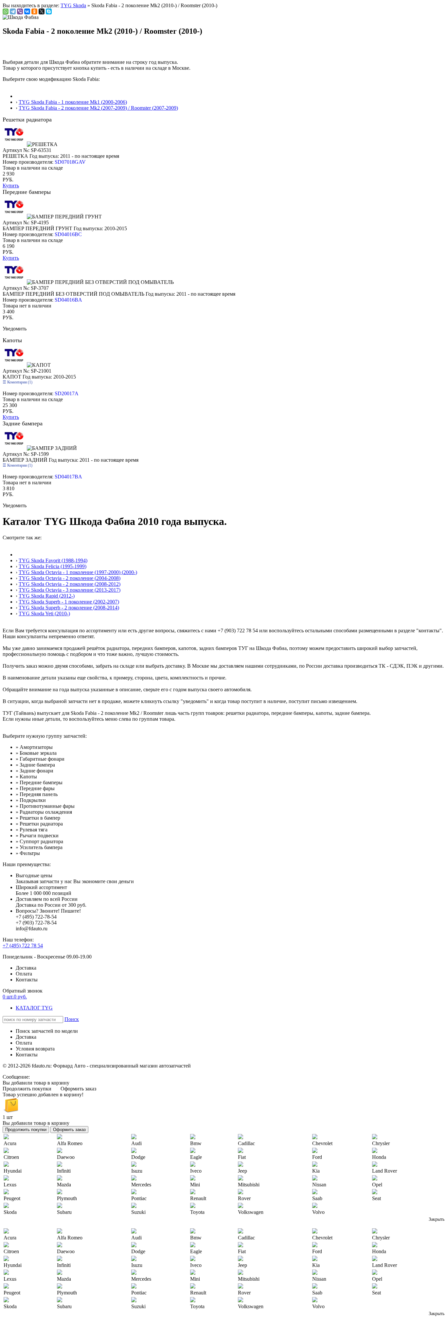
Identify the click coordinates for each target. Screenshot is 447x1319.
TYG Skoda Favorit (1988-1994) (53, 560)
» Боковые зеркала (36, 753)
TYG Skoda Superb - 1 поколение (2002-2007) (69, 601)
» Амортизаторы (34, 747)
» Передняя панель (37, 794)
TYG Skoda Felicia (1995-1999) (52, 566)
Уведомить (15, 328)
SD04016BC (68, 234)
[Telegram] (13, 11)
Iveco (196, 1171)
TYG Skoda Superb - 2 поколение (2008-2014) (69, 607)
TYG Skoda (73, 5)
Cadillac (246, 1143)
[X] (42, 11)
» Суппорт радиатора (39, 841)
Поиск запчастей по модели (47, 1031)
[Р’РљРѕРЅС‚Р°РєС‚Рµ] (27, 11)
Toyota (197, 1212)
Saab (317, 1198)
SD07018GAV (70, 162)
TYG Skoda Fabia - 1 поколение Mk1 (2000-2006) (73, 102)
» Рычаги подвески (37, 835)
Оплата (24, 973)
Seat (376, 1198)
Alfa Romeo (69, 1143)
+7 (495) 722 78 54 (23, 945)
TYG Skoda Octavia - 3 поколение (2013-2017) (69, 590)
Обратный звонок (23, 991)
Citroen (11, 1157)
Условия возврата (35, 1048)
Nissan (319, 1184)
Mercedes (141, 1184)
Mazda (64, 1184)
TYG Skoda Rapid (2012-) (47, 596)
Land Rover (384, 1171)
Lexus (10, 1184)
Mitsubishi (248, 1184)
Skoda (10, 1212)
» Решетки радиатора (39, 824)
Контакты (27, 979)
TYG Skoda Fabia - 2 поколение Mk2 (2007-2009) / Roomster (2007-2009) (98, 108)
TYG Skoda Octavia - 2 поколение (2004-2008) (69, 578)
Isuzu (136, 1171)
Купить (11, 185)
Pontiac (139, 1198)
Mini (195, 1184)
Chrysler (381, 1143)
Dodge (138, 1157)
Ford (317, 1157)
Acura (10, 1143)
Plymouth (67, 1198)
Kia (316, 1171)
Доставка (26, 968)
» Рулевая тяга (31, 829)
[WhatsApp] (6, 11)
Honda (379, 1157)
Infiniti (64, 1171)
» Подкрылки (31, 800)
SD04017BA (68, 476)
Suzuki (138, 1212)
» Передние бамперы (39, 782)
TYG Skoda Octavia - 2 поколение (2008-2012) (69, 584)
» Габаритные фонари (40, 759)
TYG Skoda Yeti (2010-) (44, 613)
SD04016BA (68, 300)
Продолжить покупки (27, 1088)
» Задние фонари (34, 770)
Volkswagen (250, 1212)
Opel (377, 1184)
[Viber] (20, 11)
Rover (244, 1198)
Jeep (242, 1171)
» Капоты (26, 776)
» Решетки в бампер (38, 818)
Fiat (242, 1157)
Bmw (196, 1143)
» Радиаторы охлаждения (44, 812)
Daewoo (66, 1157)
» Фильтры (28, 853)
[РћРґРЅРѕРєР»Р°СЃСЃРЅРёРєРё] (34, 11)
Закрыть (436, 1219)
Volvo (318, 1212)
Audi (136, 1143)
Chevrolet (322, 1143)
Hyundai (13, 1171)
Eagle (196, 1157)
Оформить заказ (78, 1088)
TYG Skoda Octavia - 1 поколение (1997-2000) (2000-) (78, 572)
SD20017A (67, 393)
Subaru (64, 1212)
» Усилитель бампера (39, 847)
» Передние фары (35, 788)
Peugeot (12, 1198)
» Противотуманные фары (45, 806)
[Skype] (49, 11)
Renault (198, 1198)
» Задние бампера (35, 765)
